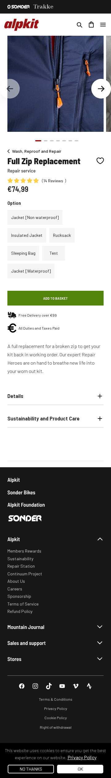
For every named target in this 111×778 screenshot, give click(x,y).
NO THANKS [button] (31, 769)
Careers (14, 588)
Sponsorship (19, 596)
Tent (54, 253)
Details (15, 395)
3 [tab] (52, 140)
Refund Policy (19, 611)
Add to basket (55, 298)
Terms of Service (23, 603)
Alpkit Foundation (26, 505)
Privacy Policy (55, 708)
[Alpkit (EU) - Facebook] (21, 686)
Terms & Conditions (55, 699)
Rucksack (62, 235)
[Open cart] (91, 24)
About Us (16, 581)
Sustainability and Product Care (43, 418)
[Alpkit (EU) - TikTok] (49, 686)
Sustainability (20, 558)
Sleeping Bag (23, 253)
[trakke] (43, 7)
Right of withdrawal (56, 727)
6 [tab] (70, 140)
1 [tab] (38, 140)
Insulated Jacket (27, 235)
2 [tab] (45, 140)
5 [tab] (64, 140)
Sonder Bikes (21, 492)
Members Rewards (24, 550)
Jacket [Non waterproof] (35, 217)
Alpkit (13, 480)
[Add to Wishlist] (100, 160)
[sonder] (18, 7)
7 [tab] (76, 140)
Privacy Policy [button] (82, 757)
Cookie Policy (55, 717)
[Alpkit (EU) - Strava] (89, 686)
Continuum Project (24, 573)
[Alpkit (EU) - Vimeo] (75, 686)
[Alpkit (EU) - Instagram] (35, 686)
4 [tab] (58, 140)
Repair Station (21, 566)
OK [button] (80, 769)
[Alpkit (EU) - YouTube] (62, 686)
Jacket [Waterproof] (31, 271)
